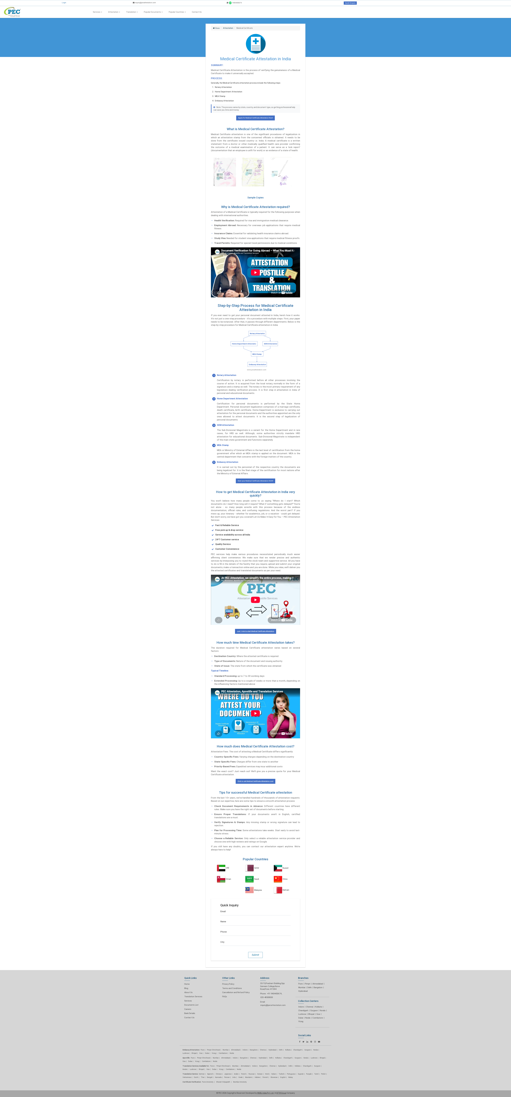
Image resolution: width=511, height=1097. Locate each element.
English (283, 1077)
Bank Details (189, 1013)
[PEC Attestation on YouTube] (319, 1042)
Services (97, 12)
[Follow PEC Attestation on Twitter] (303, 1042)
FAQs (224, 996)
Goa (318, 1014)
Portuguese (291, 1074)
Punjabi (309, 1074)
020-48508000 (266, 997)
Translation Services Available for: (196, 1066)
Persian (227, 1077)
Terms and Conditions (232, 988)
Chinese (219, 1074)
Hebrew (257, 1077)
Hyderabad (303, 991)
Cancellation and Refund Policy (236, 992)
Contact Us (197, 12)
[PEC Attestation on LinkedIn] (307, 1042)
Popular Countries (176, 12)
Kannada (218, 1077)
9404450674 (237, 3)
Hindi (267, 1074)
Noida (307, 1018)
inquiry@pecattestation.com (145, 3)
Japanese (227, 1074)
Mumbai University (240, 1082)
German (202, 1074)
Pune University (208, 1082)
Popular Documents (152, 12)
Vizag (300, 1021)
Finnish (265, 1077)
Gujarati (301, 1074)
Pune (300, 984)
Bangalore (318, 987)
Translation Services (193, 996)
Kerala (322, 1010)
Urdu (234, 1077)
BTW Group (281, 1093)
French (243, 1074)
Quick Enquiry (350, 3)
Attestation (113, 12)
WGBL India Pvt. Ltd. (265, 1093)
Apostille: (186, 1058)
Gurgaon (314, 1010)
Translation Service (190, 1074)
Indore (301, 1007)
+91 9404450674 (274, 993)
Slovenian (274, 1077)
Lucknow (302, 1014)
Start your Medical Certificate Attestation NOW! (255, 481)
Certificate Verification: (192, 1082)
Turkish (281, 1074)
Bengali (209, 1077)
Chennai (309, 1007)
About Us (188, 992)
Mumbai (301, 987)
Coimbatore (317, 1018)
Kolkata (318, 1007)
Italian (273, 1074)
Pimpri (307, 984)
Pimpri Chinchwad (213, 1050)
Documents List (191, 1005)
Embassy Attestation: (191, 1050)
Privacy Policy (228, 984)
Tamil (316, 1074)
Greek (240, 1077)
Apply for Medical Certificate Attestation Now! (255, 118)
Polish (323, 1074)
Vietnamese (187, 1077)
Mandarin (248, 1077)
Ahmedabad (317, 984)
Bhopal (311, 1014)
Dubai (300, 1018)
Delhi (309, 987)
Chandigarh (303, 1010)
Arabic (236, 1074)
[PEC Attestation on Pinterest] (311, 1042)
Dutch (196, 1077)
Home (187, 984)
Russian (252, 1074)
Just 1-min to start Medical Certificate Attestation (255, 631)
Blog (186, 988)
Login (64, 3)
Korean (259, 1074)
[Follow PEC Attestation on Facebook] (299, 1042)
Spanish (210, 1074)
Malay (290, 1077)
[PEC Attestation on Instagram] (315, 1042)
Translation (131, 12)
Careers (187, 1009)
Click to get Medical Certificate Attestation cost (255, 781)
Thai (202, 1077)
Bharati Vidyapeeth (223, 1082)
